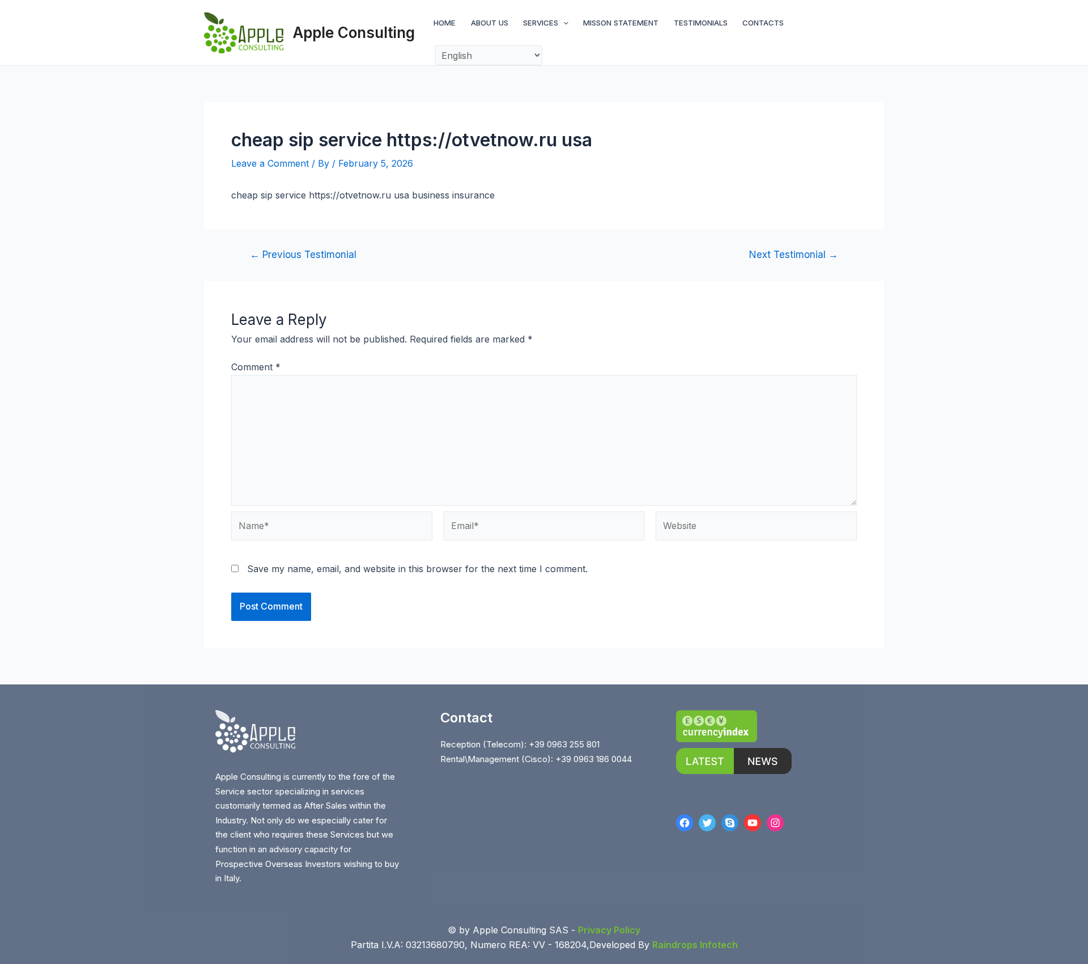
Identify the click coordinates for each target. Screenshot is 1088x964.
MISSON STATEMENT (620, 22)
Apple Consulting (354, 32)
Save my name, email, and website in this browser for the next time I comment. (417, 568)
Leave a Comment (270, 163)
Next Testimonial (793, 254)
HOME (445, 22)
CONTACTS (763, 22)
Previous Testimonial (303, 254)
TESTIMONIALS (701, 22)
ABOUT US (489, 22)
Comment (255, 367)
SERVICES (540, 22)
